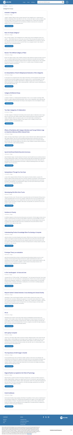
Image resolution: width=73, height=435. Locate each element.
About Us (5, 419)
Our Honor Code (23, 422)
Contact (4, 421)
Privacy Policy (22, 424)
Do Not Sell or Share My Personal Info (56, 430)
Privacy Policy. (29, 433)
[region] (36, 430)
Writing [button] (32, 2)
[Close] (71, 430)
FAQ (4, 422)
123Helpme (5, 5)
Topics (28, 2)
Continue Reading (9, 26)
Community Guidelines (24, 421)
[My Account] (67, 2)
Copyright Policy (23, 419)
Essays (24, 2)
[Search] (62, 2)
